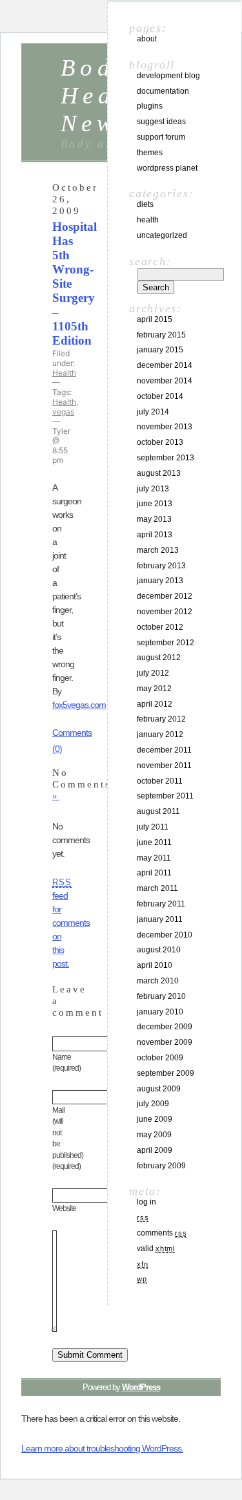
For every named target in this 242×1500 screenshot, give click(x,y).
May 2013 (154, 519)
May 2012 (154, 688)
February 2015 (161, 334)
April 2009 (154, 1150)
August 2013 (159, 473)
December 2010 (164, 934)
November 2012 (164, 611)
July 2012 (153, 673)
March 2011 (157, 888)
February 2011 (161, 903)
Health (64, 373)
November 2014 (164, 380)
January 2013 (160, 580)
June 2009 (154, 1119)
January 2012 (160, 734)
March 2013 (158, 550)
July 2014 (153, 411)
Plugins (150, 106)
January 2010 (160, 1011)
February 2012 (161, 718)
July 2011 (152, 826)
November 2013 (164, 426)
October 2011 (160, 781)
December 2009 (164, 1026)
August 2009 (159, 1088)
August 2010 (159, 949)
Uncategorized (162, 235)
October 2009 (160, 1057)
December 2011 (164, 750)
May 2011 (154, 857)
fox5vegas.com (79, 705)
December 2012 (164, 596)
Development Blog (168, 75)
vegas (63, 411)
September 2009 (165, 1073)
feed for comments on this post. (71, 923)
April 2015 (154, 319)
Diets (145, 204)
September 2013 (165, 457)
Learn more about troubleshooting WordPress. (102, 1448)
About (147, 38)
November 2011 (164, 765)
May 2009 (154, 1134)
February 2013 (161, 565)
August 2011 (158, 811)
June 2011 (154, 842)
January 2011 (160, 919)
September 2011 (165, 795)
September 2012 (165, 642)
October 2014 (160, 396)
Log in (146, 1201)
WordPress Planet (167, 168)
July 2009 (153, 1103)
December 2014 (164, 365)
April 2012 (154, 704)
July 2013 (153, 488)
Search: (150, 261)
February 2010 (161, 996)
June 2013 (154, 503)
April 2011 (154, 872)
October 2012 (160, 627)
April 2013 (154, 534)
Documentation (163, 91)
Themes (150, 152)
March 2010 (158, 980)
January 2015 (160, 349)
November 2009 (164, 1042)
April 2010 (154, 965)
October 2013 (160, 442)
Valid (156, 1248)
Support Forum (161, 137)
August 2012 (159, 657)
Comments (162, 1233)
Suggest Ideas (161, 121)
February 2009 (161, 1165)
